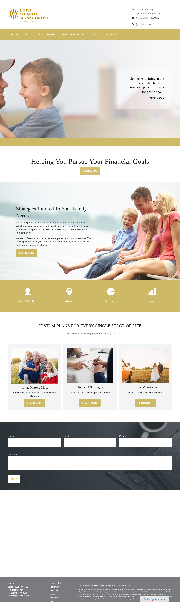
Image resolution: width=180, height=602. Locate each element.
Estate (52, 593)
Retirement (54, 586)
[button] (14, 34)
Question (12, 454)
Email (66, 436)
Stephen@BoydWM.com (19, 595)
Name (11, 436)
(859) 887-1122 (21, 586)
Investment (54, 590)
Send (14, 479)
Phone (122, 436)
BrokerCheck (126, 585)
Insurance (54, 597)
